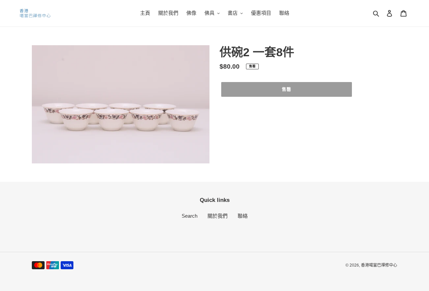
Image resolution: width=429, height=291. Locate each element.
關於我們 (217, 216)
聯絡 (243, 216)
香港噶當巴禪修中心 (379, 265)
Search (189, 216)
